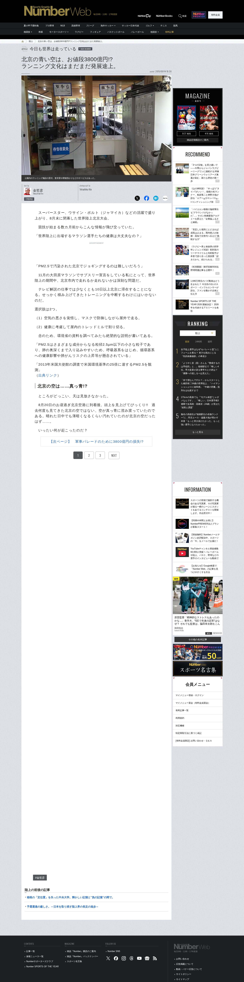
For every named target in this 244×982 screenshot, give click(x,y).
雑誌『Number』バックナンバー (82, 956)
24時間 (198, 341)
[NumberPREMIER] (199, 15)
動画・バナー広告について (189, 969)
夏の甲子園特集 (31, 25)
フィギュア (95, 32)
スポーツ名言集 (74, 961)
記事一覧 (30, 951)
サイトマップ (182, 979)
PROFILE (29, 199)
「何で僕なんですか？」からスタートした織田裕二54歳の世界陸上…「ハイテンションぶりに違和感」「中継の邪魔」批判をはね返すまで (200, 385)
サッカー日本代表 (130, 25)
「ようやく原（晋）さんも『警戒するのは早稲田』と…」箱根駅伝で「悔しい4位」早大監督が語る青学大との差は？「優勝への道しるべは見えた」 (200, 368)
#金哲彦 (40, 877)
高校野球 (75, 25)
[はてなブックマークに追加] (156, 199)
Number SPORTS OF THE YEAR (42, 966)
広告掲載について (184, 964)
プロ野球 (49, 25)
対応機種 (180, 725)
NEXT (114, 455)
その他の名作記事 (197, 639)
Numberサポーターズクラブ (39, 961)
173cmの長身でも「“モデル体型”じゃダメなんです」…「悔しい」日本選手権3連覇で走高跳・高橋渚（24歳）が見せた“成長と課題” (200, 402)
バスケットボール (115, 32)
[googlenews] (147, 959)
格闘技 (27, 32)
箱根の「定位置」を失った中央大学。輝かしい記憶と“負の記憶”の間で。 (71, 897)
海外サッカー (107, 25)
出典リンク (47, 375)
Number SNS (114, 951)
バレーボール (137, 32)
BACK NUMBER (86, 48)
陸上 (31, 41)
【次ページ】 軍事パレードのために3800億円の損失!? (96, 441)
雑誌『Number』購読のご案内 (81, 951)
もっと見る (197, 432)
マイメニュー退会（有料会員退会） (193, 703)
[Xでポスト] (137, 199)
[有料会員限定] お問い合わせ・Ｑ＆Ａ (194, 740)
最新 (187, 341)
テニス (163, 25)
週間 (210, 341)
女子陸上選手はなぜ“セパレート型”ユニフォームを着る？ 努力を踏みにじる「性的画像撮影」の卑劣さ (200, 352)
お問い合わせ (182, 959)
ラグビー (79, 32)
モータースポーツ (58, 32)
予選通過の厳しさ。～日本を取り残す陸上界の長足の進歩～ (63, 906)
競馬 (175, 25)
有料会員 (215, 15)
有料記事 (169, 32)
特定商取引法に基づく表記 (189, 733)
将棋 (41, 32)
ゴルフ (149, 25)
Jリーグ (90, 25)
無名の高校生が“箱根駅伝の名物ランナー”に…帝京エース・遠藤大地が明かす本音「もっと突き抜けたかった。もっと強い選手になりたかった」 (200, 419)
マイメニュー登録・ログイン (190, 695)
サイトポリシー (183, 974)
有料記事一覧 (182, 710)
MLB (62, 25)
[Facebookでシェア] (146, 199)
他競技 (153, 32)
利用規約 (180, 718)
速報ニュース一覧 (34, 956)
